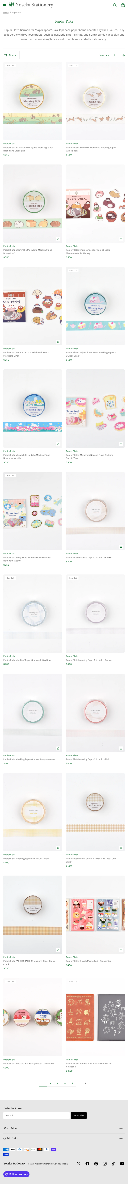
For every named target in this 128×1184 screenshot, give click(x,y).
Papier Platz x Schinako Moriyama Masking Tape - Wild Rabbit (91, 149)
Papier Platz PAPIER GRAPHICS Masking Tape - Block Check (29, 962)
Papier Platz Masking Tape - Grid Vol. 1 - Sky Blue (27, 660)
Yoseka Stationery (42, 1164)
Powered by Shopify (59, 1164)
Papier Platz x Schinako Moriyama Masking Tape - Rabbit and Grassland (28, 149)
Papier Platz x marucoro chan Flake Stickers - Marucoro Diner (25, 354)
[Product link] (32, 109)
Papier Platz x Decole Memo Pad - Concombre (88, 961)
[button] (4, 5)
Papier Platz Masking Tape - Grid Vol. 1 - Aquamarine (29, 759)
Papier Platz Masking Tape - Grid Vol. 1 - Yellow (26, 858)
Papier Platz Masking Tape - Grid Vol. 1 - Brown (89, 557)
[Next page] (85, 1082)
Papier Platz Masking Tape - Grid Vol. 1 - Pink (88, 759)
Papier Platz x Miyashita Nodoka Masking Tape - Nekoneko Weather (27, 456)
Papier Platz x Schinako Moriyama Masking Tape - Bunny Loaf (28, 251)
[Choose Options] (121, 950)
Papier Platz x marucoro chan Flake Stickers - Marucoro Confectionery (88, 251)
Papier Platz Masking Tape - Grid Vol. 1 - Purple (89, 660)
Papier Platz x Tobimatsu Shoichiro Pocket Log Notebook (89, 1065)
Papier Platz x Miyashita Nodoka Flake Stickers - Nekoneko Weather (27, 559)
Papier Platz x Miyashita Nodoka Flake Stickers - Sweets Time (90, 456)
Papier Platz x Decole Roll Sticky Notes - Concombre (28, 1063)
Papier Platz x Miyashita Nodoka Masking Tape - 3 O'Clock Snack (91, 354)
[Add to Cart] (58, 239)
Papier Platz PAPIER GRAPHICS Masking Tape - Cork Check (91, 860)
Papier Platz (9, 143)
